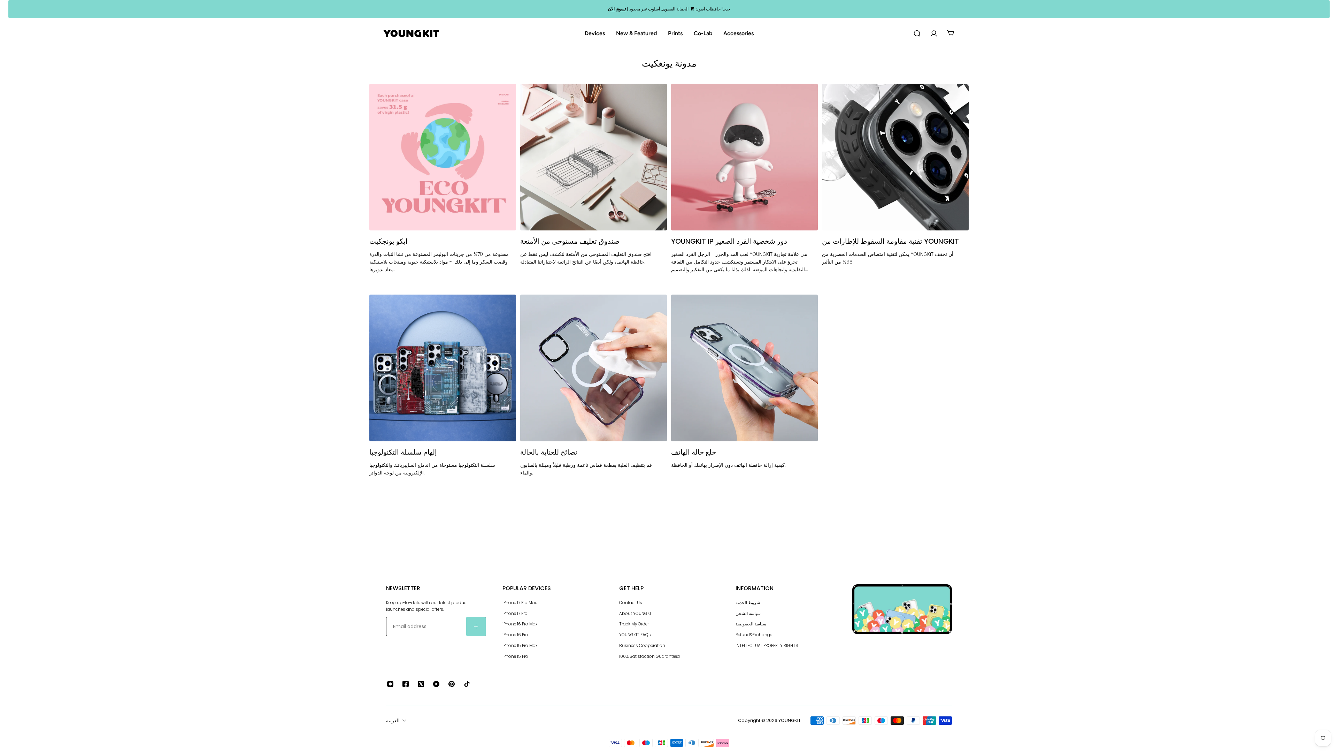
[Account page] (933, 33)
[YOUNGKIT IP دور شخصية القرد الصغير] (744, 187)
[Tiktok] (467, 684)
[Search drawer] (917, 33)
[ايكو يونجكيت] (442, 187)
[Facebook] (405, 684)
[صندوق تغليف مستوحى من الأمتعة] (593, 187)
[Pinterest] (451, 684)
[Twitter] (421, 684)
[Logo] (411, 33)
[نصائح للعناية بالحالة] (593, 394)
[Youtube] (436, 684)
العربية (393, 720)
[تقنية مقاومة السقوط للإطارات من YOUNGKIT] (895, 187)
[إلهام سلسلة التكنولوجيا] (442, 394)
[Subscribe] (476, 626)
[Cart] (950, 33)
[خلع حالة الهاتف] (744, 394)
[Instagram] (390, 684)
